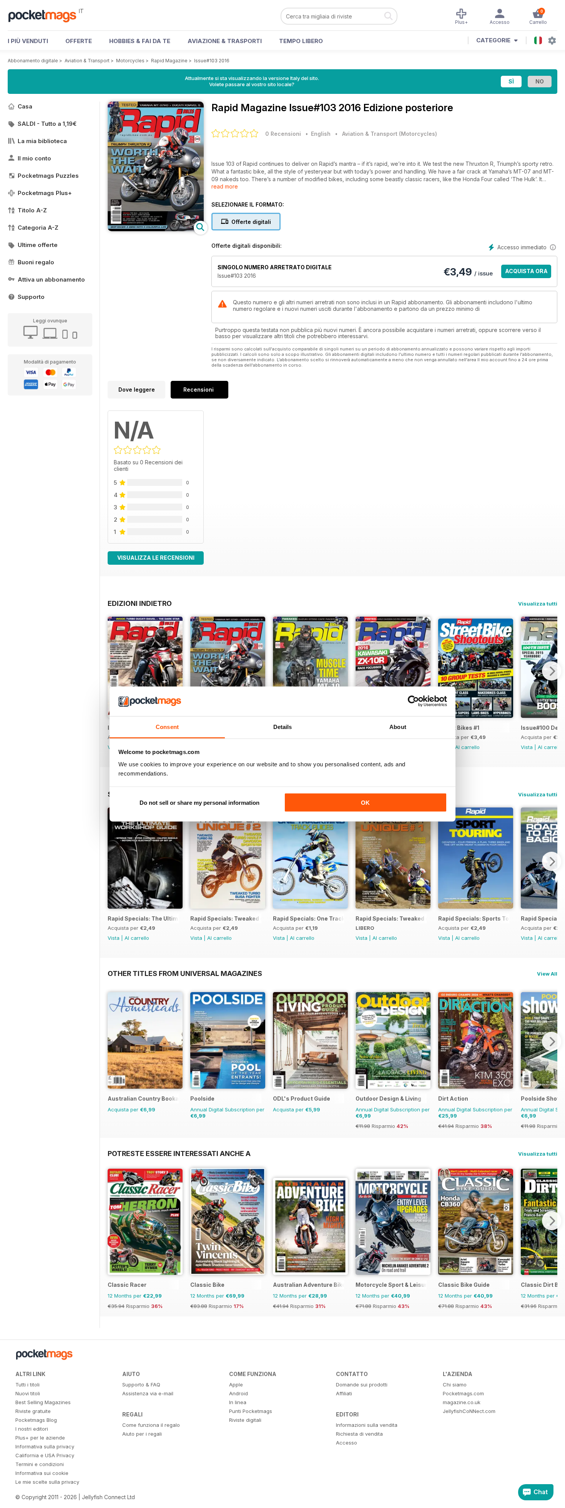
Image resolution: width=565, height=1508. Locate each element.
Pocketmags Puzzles (48, 175)
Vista (527, 747)
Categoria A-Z (38, 227)
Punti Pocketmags (250, 1411)
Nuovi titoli (27, 1393)
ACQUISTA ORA (526, 271)
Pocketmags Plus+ (45, 193)
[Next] (551, 671)
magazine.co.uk (461, 1402)
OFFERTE (78, 41)
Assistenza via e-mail (147, 1393)
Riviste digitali (245, 1420)
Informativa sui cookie (41, 1473)
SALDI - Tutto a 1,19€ (47, 123)
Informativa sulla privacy (44, 1446)
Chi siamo (455, 1384)
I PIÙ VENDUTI (28, 41)
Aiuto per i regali (142, 1434)
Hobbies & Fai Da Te (139, 41)
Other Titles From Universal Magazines (185, 973)
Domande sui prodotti (361, 1384)
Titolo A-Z (32, 210)
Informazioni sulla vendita (366, 1425)
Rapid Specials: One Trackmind (308, 918)
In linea (237, 1402)
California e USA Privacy (44, 1455)
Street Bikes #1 (458, 727)
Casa (25, 106)
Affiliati (344, 1393)
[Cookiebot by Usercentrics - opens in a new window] (413, 701)
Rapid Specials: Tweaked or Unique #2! (225, 918)
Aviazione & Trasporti (225, 41)
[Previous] (113, 671)
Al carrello (467, 747)
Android (238, 1393)
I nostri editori (31, 1429)
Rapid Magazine (169, 60)
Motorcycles (130, 60)
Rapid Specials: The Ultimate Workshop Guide (143, 918)
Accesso (346, 1443)
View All (547, 974)
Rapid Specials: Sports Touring (473, 918)
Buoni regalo (36, 262)
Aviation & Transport (87, 60)
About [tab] (397, 726)
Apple (236, 1384)
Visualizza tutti (537, 604)
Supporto (31, 296)
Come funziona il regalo (151, 1425)
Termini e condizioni (39, 1464)
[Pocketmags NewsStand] (46, 15)
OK (365, 802)
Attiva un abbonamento (51, 279)
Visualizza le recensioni (155, 557)
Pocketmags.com (463, 1393)
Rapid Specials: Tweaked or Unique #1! (391, 918)
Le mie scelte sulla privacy (47, 1482)
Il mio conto (34, 158)
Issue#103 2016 (211, 60)
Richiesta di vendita (359, 1434)
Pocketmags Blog (36, 1420)
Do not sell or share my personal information (199, 802)
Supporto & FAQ (141, 1384)
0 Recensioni (283, 133)
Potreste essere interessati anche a (179, 1153)
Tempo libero (301, 41)
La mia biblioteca (42, 141)
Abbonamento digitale (33, 60)
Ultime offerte (38, 245)
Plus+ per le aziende (40, 1438)
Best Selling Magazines (43, 1402)
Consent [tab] (167, 726)
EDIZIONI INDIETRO (140, 603)
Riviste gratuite (33, 1411)
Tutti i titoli (27, 1384)
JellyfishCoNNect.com (469, 1411)
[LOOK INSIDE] (156, 229)
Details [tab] (282, 726)
